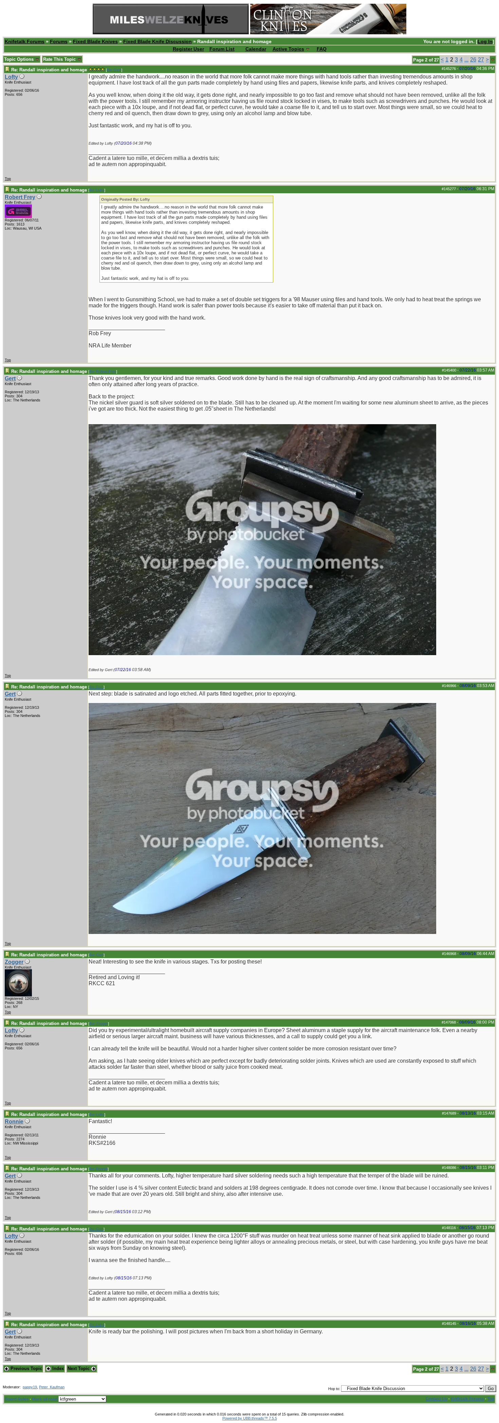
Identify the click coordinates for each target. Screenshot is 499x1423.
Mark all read (44, 1399)
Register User (188, 49)
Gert (10, 378)
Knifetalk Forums (24, 41)
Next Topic (79, 1368)
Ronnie (14, 1121)
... (466, 59)
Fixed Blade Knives (95, 41)
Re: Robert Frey (102, 372)
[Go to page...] (493, 60)
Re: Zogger (98, 1024)
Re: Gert (114, 70)
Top (8, 179)
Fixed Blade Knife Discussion (157, 41)
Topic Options (19, 59)
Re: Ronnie (98, 1169)
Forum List (222, 49)
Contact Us (436, 1399)
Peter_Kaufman (51, 1387)
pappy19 (30, 1387)
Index (57, 1368)
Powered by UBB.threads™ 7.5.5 (249, 1418)
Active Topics (288, 49)
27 (481, 59)
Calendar (255, 49)
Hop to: (334, 1389)
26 (473, 59)
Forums (59, 41)
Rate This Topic (60, 59)
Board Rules (17, 1399)
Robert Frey (20, 197)
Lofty (11, 77)
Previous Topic (25, 1368)
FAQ (322, 49)
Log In (485, 41)
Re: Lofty (96, 190)
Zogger (14, 962)
